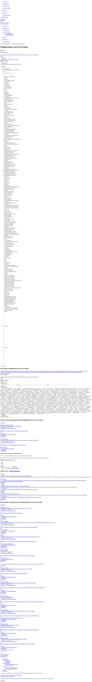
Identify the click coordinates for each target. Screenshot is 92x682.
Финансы (7, 291)
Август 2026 (23, 54)
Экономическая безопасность (11, 307)
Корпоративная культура (10, 171)
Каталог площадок (7, 8)
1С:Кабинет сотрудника (10, 76)
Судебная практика (9, 254)
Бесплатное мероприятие (10, 120)
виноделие (7, 127)
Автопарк (7, 110)
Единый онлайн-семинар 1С (7, 596)
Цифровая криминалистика (10, 297)
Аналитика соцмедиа (9, 115)
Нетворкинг (7, 201)
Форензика (7, 292)
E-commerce (7, 84)
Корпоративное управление (10, 174)
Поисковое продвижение (10, 222)
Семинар (2, 64)
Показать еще (3, 451)
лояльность (7, 180)
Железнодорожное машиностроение (12, 139)
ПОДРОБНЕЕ (4, 435)
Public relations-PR (8, 101)
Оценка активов (8, 212)
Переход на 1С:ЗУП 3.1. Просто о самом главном (11, 426)
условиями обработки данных (12, 468)
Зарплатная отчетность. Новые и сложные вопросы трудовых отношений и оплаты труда (20, 440)
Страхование (7, 249)
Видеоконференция (9, 126)
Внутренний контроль (9, 130)
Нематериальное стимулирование (12, 200)
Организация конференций (11, 667)
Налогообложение (8, 195)
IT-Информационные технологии (12, 97)
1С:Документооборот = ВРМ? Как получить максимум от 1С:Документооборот (18, 611)
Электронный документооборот (11, 309)
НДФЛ (35, 527)
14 (12, 649)
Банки (6, 116)
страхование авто (8, 250)
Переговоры (7, 217)
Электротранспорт (8, 310)
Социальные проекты (9, 246)
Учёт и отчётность (8, 289)
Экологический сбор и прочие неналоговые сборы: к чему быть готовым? (16, 568)
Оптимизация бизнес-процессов (11, 206)
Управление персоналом (10, 279)
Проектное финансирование (11, 231)
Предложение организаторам (12, 664)
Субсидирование (8, 252)
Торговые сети (8, 262)
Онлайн (3, 58)
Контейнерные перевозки (10, 169)
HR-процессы (7, 96)
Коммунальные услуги (9, 165)
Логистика (7, 179)
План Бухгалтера (4, 550)
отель (6, 209)
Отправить (15, 467)
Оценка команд (8, 215)
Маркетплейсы (8, 182)
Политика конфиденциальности (7, 675)
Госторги (6, 134)
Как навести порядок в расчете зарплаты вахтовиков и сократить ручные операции (18, 582)
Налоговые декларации (30, 555)
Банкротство (7, 117)
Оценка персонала (8, 216)
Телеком (6, 256)
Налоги (6, 190)
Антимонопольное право (38, 480)
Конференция (11, 64)
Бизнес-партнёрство (9, 121)
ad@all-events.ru (4, 656)
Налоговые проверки (9, 191)
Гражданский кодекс (28, 480)
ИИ (5, 145)
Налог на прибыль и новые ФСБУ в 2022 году (10, 493)
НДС (23, 555)
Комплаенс (7, 167)
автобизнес (7, 106)
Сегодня (2, 54)
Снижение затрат (8, 245)
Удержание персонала (9, 275)
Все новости (16, 471)
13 (11, 649)
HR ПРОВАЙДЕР (8, 95)
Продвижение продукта (10, 227)
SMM (6, 105)
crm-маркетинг (8, 81)
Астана (16, 59)
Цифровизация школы (9, 304)
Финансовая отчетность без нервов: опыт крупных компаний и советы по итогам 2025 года (20, 536)
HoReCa (6, 91)
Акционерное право (9, 112)
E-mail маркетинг (8, 86)
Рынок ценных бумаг (9, 236)
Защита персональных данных (11, 144)
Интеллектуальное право (10, 151)
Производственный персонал (11, 232)
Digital (6, 82)
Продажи (6, 226)
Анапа (13, 59)
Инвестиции (7, 149)
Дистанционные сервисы (33, 615)
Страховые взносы (40, 587)
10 (7, 649)
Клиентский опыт (8, 162)
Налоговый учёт (8, 194)
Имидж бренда (8, 147)
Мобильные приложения (10, 187)
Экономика (7, 306)
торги (6, 261)
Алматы (10, 59)
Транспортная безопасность (10, 265)
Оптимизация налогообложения (11, 207)
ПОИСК (3, 66)
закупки (6, 141)
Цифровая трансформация (10, 299)
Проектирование (8, 230)
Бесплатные (4, 63)
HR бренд (7, 92)
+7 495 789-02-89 (4, 17)
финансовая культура (9, 290)
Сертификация (8, 240)
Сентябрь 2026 (29, 54)
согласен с (10, 468)
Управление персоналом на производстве (13, 280)
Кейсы (6, 160)
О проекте (5, 1)
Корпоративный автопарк (10, 175)
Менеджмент (7, 185)
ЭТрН (6, 311)
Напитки (6, 196)
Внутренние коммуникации (10, 129)
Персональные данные (9, 219)
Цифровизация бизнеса (9, 300)
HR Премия (7, 94)
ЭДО (6, 305)
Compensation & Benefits (10, 80)
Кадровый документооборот (11, 157)
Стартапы (7, 247)
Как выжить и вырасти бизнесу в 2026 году (10, 625)
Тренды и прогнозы (9, 269)
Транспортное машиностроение (11, 266)
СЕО (6, 239)
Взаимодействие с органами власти (12, 125)
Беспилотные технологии (10, 119)
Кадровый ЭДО (8, 159)
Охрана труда (7, 211)
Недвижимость (8, 197)
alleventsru (3, 19)
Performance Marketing (9, 100)
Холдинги (7, 295)
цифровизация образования (10, 302)
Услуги (4, 666)
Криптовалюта (8, 177)
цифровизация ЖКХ (9, 301)
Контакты (5, 12)
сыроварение (7, 255)
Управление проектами (9, 282)
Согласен (3, 680)
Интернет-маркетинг (9, 152)
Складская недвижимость (10, 244)
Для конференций (9, 33)
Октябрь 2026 (36, 54)
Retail (6, 102)
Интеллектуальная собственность (12, 150)
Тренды (6, 267)
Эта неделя (9, 54)
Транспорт (7, 264)
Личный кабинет (6, 15)
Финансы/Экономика (8, 543)
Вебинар (6, 64)
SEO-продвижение (9, 104)
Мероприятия (6, 3)
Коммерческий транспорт (10, 164)
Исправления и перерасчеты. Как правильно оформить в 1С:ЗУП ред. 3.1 (16, 508)
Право (6, 347)
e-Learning (7, 85)
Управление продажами (10, 281)
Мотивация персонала (9, 189)
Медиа (6, 184)
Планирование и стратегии (10, 221)
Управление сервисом (9, 285)
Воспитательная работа (9, 131)
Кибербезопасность (9, 161)
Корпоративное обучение (10, 172)
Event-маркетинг (8, 87)
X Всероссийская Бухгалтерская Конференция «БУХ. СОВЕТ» (14, 639)
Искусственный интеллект (10, 155)
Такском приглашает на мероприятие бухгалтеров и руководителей (15, 486)
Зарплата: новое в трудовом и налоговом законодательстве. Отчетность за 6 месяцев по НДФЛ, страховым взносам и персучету (28, 522)
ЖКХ (6, 140)
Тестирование (7, 257)
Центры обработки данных (10, 296)
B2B (5, 77)
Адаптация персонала (9, 111)
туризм (6, 272)
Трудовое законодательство (10, 271)
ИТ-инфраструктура (9, 156)
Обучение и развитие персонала (11, 205)
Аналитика (7, 114)
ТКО (6, 259)
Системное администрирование (11, 241)
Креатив (6, 176)
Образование (7, 204)
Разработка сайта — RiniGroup (7, 676)
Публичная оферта (18, 675)
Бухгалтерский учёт (9, 124)
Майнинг (7, 181)
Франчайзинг (7, 294)
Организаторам (6, 6)
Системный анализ (9, 242)
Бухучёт (6, 326)
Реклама (5, 10)
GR (5, 90)
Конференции (8, 661)
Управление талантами (9, 286)
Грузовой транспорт (9, 136)
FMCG (6, 89)
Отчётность (7, 210)
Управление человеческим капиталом (13, 287)
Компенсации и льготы (9, 166)
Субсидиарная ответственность (11, 251)
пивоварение (7, 220)
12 (10, 649)
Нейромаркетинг (8, 199)
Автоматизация (8, 107)
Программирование (9, 225)
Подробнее (3, 50)
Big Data (6, 79)
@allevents (3, 20)
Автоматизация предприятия (11, 109)
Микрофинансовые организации (12, 186)
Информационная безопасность (11, 154)
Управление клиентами (10, 277)
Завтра (5, 54)
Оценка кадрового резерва (10, 214)
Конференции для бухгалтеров (11, 170)
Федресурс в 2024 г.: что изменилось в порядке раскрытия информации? (16, 475)
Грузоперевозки (8, 137)
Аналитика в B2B (19, 618)
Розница (6, 235)
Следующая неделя (16, 54)
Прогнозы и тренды (9, 224)
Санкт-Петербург (4, 59)
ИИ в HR (6, 146)
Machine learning (8, 99)
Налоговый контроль (9, 192)
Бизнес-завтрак (18, 64)
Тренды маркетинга (9, 270)
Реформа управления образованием (12, 234)
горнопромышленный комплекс (11, 132)
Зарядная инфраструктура (10, 142)
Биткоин (6, 122)
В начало (4, 365)
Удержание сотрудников (10, 276)
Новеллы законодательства (10, 202)
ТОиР (6, 260)
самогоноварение (8, 237)
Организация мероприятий (11, 668)
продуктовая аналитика (10, 229)
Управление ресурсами (9, 284)
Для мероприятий (9, 35)
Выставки (8, 662)
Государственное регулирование (11, 135)
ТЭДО (6, 274)
